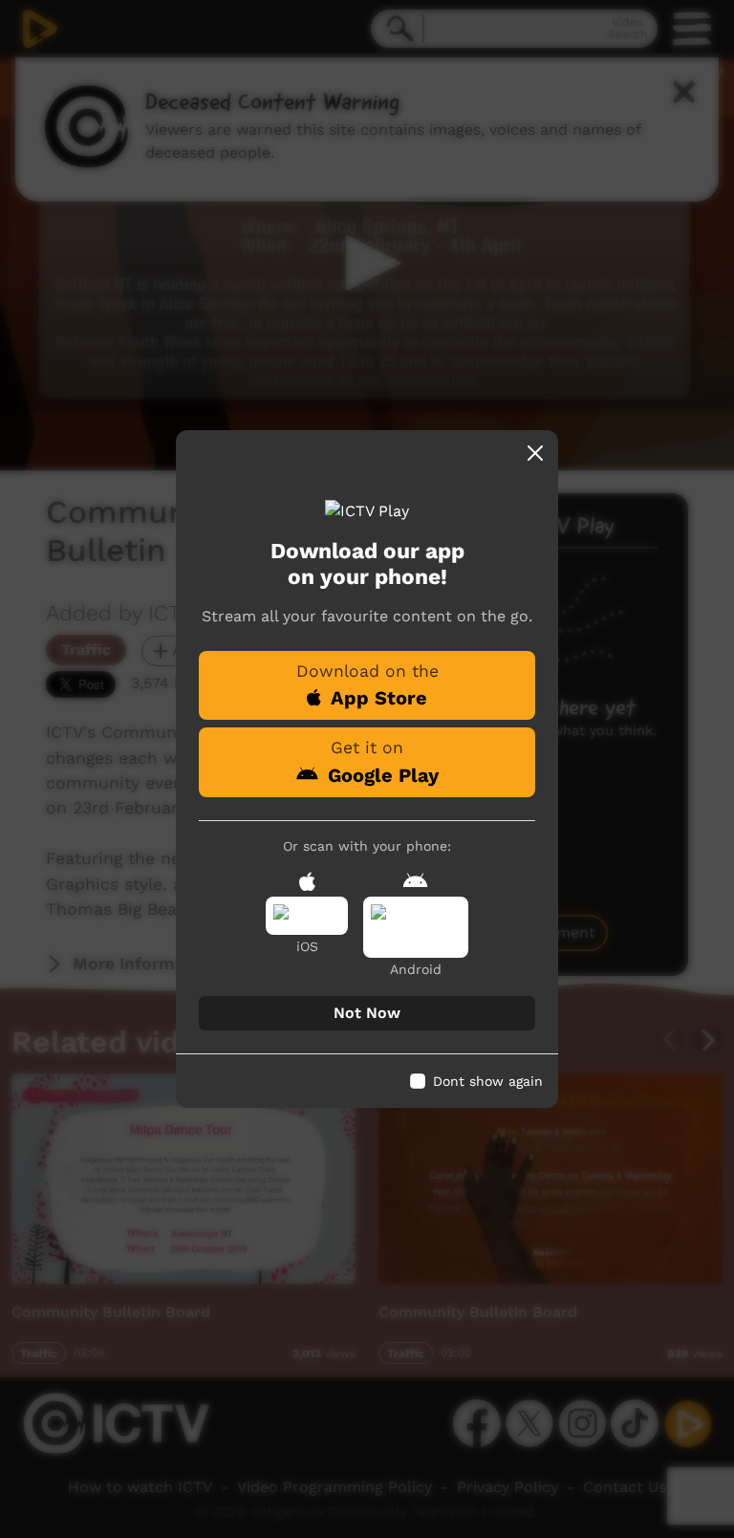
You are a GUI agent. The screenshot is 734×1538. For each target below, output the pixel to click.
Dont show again (488, 1081)
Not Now (367, 1013)
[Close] (535, 453)
